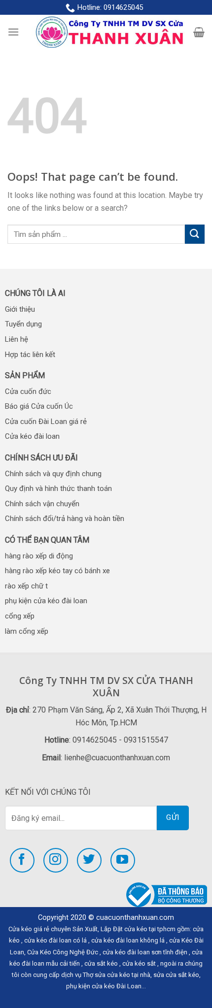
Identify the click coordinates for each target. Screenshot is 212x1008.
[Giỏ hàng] (199, 32)
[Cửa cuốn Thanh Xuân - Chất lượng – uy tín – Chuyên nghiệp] (106, 32)
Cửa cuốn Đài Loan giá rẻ (46, 421)
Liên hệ (16, 339)
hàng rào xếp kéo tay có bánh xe (57, 570)
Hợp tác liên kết (30, 354)
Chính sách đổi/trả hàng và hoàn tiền (64, 518)
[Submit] (195, 234)
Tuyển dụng (23, 324)
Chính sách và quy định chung (53, 473)
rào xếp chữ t (26, 586)
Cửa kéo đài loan (32, 436)
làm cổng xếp (26, 631)
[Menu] (13, 32)
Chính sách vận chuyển (42, 503)
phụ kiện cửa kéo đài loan (46, 600)
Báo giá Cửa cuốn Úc (39, 406)
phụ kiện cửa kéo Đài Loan (103, 986)
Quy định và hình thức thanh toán (58, 488)
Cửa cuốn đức (28, 391)
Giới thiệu (20, 309)
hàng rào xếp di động (39, 556)
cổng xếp (20, 616)
